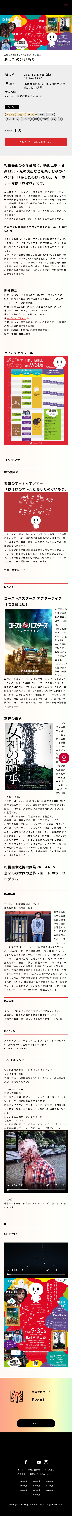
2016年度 (22, 1481)
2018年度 (49, 1481)
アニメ (50, 114)
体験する (11, 114)
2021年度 (49, 1485)
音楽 (53, 118)
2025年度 (36, 1494)
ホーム (21, 1469)
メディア (26, 118)
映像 (36, 118)
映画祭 (45, 118)
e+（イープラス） (16, 318)
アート (41, 114)
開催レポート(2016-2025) (42, 1474)
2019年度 (22, 1485)
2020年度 (36, 1485)
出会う (21, 114)
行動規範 (21, 1474)
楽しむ (31, 114)
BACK (36, 1423)
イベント (12, 107)
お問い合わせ (34, 1469)
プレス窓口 (49, 1469)
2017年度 (36, 1481)
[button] (64, 758)
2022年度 (22, 1490)
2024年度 (49, 1490)
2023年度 (36, 1490)
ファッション (13, 118)
